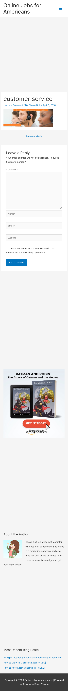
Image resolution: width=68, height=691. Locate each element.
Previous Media (34, 136)
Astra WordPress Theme (36, 684)
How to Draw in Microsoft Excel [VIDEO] (24, 662)
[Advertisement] (34, 53)
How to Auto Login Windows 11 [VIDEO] (24, 667)
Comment (12, 169)
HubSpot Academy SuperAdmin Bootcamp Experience (32, 657)
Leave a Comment (13, 105)
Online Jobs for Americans (22, 8)
